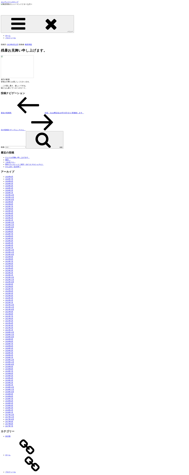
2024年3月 (9, 243)
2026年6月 (9, 181)
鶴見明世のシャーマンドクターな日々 (16, 8)
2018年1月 (9, 412)
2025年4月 (9, 213)
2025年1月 (9, 220)
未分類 (7, 436)
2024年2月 (9, 245)
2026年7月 (9, 179)
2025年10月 (9, 200)
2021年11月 (9, 307)
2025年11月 (9, 197)
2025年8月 (9, 204)
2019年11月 (9, 362)
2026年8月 (9, 177)
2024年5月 (9, 238)
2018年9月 (9, 394)
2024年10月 (9, 227)
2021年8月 (9, 314)
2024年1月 (9, 248)
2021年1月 (9, 330)
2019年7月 (9, 371)
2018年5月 (9, 403)
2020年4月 (9, 351)
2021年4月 (9, 323)
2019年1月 (9, 385)
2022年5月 (9, 293)
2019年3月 (9, 380)
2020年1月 (9, 357)
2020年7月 (9, 344)
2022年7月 (9, 289)
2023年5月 (9, 266)
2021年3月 (9, 325)
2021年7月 (9, 316)
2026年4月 (9, 186)
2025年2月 (9, 218)
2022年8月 (9, 286)
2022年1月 (9, 302)
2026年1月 (9, 193)
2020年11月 (9, 335)
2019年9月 (9, 367)
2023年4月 (9, 268)
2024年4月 (9, 241)
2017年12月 (9, 415)
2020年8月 (9, 341)
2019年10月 (9, 364)
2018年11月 (9, 389)
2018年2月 (9, 410)
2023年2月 (9, 273)
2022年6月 (9, 291)
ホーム (7, 36)
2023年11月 (9, 252)
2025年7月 (9, 206)
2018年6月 (9, 401)
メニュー (70, 31)
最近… (7, 160)
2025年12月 (9, 195)
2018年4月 (9, 405)
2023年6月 (9, 264)
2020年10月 (9, 337)
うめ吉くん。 (10, 162)
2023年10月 (9, 254)
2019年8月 (9, 369)
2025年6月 (9, 209)
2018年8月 (9, 396)
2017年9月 (9, 421)
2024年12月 (9, 222)
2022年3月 (9, 298)
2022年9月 (9, 284)
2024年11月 (9, 225)
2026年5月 (9, 183)
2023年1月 (9, 275)
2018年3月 (9, 408)
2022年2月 (9, 300)
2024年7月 (9, 234)
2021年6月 (9, 318)
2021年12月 (9, 305)
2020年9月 (9, 339)
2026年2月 (9, 190)
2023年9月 (9, 257)
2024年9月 (9, 229)
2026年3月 (9, 188)
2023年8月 (9, 259)
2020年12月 (9, 332)
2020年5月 (9, 348)
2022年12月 (9, 277)
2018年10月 (9, 392)
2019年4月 (9, 378)
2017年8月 (9, 424)
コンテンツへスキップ (9, 2)
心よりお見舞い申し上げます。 (17, 157)
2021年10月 (9, 309)
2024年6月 (9, 236)
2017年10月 (9, 419)
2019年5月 (9, 376)
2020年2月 (9, 355)
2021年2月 (9, 328)
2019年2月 (9, 383)
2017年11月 (9, 417)
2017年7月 (9, 426)
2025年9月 (9, 202)
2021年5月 (9, 321)
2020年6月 (9, 346)
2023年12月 (9, 250)
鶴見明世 (28, 44)
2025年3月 (9, 216)
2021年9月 (9, 312)
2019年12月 (9, 360)
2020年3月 (9, 353)
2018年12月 (9, 387)
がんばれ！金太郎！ (13, 167)
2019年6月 (9, 373)
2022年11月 (9, 280)
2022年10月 (9, 282)
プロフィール (10, 38)
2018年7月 (9, 399)
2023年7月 (9, 261)
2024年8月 (9, 232)
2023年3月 (9, 270)
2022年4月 (9, 296)
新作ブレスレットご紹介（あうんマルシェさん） (24, 164)
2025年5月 (9, 211)
